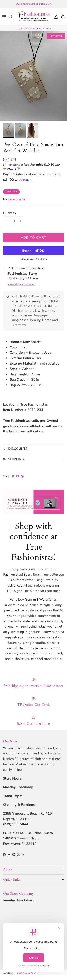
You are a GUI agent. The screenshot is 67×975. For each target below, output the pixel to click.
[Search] (12, 17)
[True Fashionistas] (33, 17)
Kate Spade (16, 199)
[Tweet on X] (13, 476)
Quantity (9, 213)
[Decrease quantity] (6, 221)
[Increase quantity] (21, 221)
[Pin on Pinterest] (22, 476)
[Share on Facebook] (17, 476)
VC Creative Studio (28, 973)
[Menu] (4, 17)
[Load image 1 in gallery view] (33, 76)
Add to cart (33, 237)
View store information (21, 284)
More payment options (33, 259)
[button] (33, 166)
